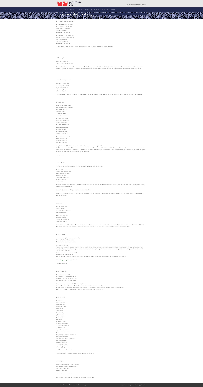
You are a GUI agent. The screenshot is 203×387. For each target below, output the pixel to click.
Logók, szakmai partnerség (73, 385)
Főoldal (60, 10)
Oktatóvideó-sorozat (108, 10)
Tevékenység (89, 10)
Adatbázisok (97, 10)
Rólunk (66, 10)
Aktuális (71, 10)
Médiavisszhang (79, 10)
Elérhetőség (83, 385)
